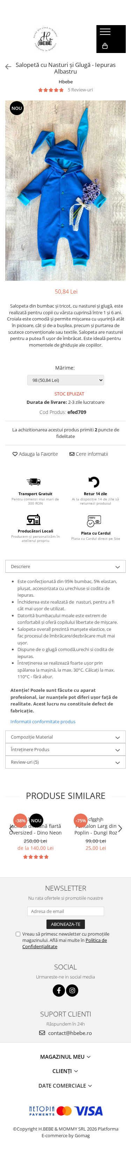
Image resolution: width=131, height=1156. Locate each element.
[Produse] (106, 34)
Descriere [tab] (20, 566)
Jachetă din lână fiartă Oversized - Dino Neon (35, 829)
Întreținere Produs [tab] (30, 749)
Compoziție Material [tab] (32, 737)
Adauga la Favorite (37, 454)
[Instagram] (72, 990)
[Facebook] (59, 990)
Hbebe (66, 81)
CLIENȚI (62, 1070)
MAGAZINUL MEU (63, 1056)
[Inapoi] (5, 66)
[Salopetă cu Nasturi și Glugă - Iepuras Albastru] (65, 190)
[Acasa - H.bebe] (45, 39)
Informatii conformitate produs (42, 721)
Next (120, 197)
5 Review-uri (80, 89)
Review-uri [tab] (25, 762)
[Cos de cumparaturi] (104, 46)
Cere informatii (91, 454)
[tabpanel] (65, 190)
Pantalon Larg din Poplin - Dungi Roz (95, 829)
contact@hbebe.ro (69, 1032)
